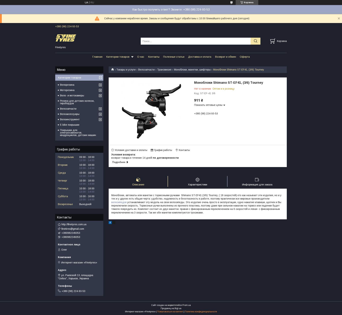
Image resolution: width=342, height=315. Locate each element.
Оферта (245, 56)
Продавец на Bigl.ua (171, 308)
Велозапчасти (146, 69)
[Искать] (255, 41)
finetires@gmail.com (72, 228)
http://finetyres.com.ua (73, 224)
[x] (114, 223)
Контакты (153, 56)
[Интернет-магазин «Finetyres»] (95, 37)
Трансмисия (164, 69)
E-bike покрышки (69, 124)
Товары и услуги (126, 69)
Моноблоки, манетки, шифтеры (192, 69)
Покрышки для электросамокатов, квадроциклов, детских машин (78, 133)
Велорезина (67, 84)
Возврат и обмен (225, 56)
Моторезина (67, 90)
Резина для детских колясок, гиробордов (77, 102)
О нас (140, 56)
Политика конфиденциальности (201, 311)
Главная (97, 56)
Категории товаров (117, 56)
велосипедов (119, 202)
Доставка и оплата (199, 56)
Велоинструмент (70, 119)
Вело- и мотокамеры (72, 95)
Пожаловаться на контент (170, 311)
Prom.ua (186, 305)
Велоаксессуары (69, 114)
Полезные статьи (173, 56)
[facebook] (110, 223)
